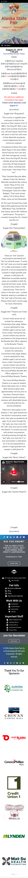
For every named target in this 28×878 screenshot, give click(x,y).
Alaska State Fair (14, 20)
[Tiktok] (20, 537)
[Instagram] (14, 537)
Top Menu (5, 1)
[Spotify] (17, 537)
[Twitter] (7, 537)
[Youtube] (24, 537)
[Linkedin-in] (11, 537)
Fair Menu (7, 45)
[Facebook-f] (4, 537)
